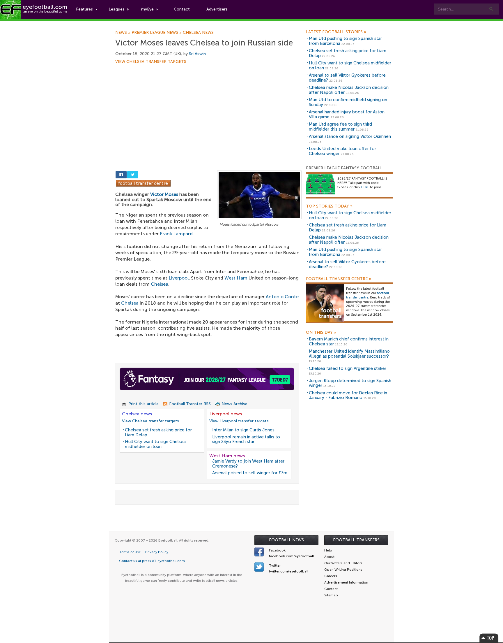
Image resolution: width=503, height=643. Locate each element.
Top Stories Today (329, 206)
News (123, 32)
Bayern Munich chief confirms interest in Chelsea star (349, 341)
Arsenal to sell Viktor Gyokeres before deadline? (347, 78)
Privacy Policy (156, 552)
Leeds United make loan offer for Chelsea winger (342, 151)
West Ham (235, 278)
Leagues (117, 9)
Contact (182, 9)
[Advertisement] (208, 107)
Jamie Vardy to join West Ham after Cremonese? (248, 463)
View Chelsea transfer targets (150, 61)
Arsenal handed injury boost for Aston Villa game (347, 114)
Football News (286, 539)
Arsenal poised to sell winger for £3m (249, 472)
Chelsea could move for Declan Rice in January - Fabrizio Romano (348, 395)
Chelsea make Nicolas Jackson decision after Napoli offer (349, 90)
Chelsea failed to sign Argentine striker (347, 368)
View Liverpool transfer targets (239, 421)
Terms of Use (130, 552)
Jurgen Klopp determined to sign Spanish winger (350, 383)
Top (489, 637)
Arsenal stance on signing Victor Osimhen (350, 136)
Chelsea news (198, 32)
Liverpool (179, 278)
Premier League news (157, 32)
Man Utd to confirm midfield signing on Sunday (348, 102)
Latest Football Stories (336, 32)
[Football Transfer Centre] (143, 182)
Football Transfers (356, 539)
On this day (321, 332)
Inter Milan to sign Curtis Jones (243, 430)
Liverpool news (225, 414)
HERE (365, 187)
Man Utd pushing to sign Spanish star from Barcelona (345, 41)
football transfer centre (367, 295)
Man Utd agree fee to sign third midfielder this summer (340, 127)
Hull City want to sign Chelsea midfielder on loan (155, 444)
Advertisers (217, 9)
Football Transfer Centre (338, 278)
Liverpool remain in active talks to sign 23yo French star (246, 439)
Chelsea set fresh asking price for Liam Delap (158, 432)
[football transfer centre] (325, 302)
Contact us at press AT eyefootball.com (152, 561)
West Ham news (227, 455)
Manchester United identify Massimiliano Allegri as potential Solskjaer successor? (349, 354)
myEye (147, 9)
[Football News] (34, 9)
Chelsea (159, 284)
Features (84, 9)
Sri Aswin (197, 53)
